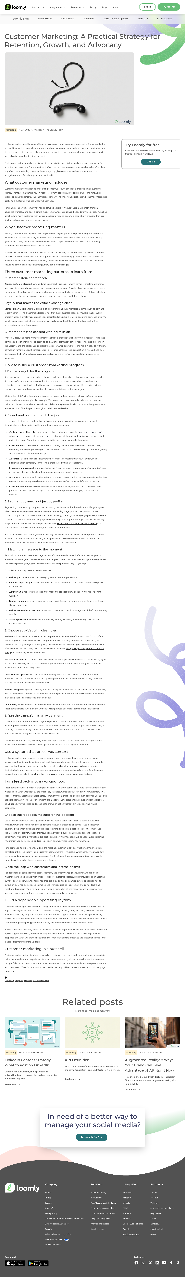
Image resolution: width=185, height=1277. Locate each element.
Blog (104, 7)
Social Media (67, 19)
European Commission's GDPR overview (77, 524)
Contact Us (155, 1224)
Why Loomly (96, 1198)
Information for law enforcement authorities (64, 1218)
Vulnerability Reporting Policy (58, 1234)
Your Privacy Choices (54, 1239)
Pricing (93, 7)
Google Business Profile (133, 1224)
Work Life (143, 19)
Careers (48, 1203)
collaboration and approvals (70, 766)
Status (153, 1218)
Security (48, 1229)
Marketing (89, 19)
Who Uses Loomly (98, 1192)
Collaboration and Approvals (103, 1213)
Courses (153, 1192)
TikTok (125, 1208)
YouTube (127, 1213)
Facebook (127, 1192)
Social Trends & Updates (116, 19)
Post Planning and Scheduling (103, 1203)
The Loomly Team (54, 130)
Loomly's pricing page (46, 774)
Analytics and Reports (100, 1224)
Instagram (127, 1198)
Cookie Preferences (53, 1244)
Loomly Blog (21, 18)
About (115, 7)
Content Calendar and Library (103, 1208)
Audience (28, 980)
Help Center (155, 1213)
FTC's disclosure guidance (33, 354)
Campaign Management (101, 1218)
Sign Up (151, 162)
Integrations (56, 7)
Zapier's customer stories (17, 284)
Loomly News (45, 19)
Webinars (154, 1203)
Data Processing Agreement (57, 1224)
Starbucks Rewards (14, 309)
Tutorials (154, 1198)
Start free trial (156, 1229)
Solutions (36, 7)
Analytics (19, 980)
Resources (76, 7)
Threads (126, 1229)
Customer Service (41, 980)
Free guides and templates (161, 1208)
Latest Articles (164, 19)
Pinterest (127, 1218)
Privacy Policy (51, 1213)
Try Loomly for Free (91, 1137)
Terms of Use (50, 1208)
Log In (147, 7)
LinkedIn (126, 1203)
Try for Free (168, 7)
